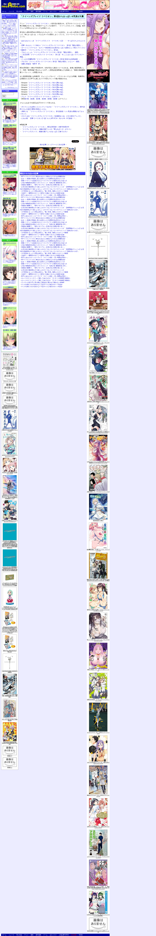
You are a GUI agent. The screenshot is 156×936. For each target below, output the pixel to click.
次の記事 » (62, 144)
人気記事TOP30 (64, 11)
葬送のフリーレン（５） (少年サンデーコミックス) (98, 795)
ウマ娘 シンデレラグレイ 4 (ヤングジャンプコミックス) (98, 232)
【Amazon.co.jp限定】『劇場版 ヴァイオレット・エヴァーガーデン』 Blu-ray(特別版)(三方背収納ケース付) (9, 496)
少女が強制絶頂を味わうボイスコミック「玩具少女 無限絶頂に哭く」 (44, 183)
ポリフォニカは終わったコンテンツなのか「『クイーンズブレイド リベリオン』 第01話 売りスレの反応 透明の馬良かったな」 (52, 107)
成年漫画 (38, 11)
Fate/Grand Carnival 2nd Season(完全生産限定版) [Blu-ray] (9, 743)
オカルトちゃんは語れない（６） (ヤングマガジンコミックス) (98, 343)
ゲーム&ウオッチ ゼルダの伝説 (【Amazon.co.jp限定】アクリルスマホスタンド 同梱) (9, 584)
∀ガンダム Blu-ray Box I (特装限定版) (9, 720)
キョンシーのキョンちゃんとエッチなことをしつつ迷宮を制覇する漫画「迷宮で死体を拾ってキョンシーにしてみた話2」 (9, 67)
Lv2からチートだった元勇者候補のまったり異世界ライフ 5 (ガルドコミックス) (98, 462)
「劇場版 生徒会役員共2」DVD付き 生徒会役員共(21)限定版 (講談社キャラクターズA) (9, 407)
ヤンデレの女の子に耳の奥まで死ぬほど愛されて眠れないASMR (42, 282)
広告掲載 (74, 11)
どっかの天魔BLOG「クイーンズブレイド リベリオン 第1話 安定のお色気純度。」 (51, 59)
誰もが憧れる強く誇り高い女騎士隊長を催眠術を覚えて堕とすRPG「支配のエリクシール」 (9, 43)
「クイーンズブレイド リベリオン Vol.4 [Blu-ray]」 (42, 89)
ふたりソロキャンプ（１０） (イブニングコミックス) (98, 857)
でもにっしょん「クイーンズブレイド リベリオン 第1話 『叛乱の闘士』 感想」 (50, 52)
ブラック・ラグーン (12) (9, 381)
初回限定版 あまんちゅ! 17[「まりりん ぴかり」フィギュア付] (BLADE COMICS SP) (10, 608)
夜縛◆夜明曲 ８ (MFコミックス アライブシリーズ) (98, 550)
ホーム (4, 11)
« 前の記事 (42, 144)
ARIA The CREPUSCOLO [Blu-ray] (10, 651)
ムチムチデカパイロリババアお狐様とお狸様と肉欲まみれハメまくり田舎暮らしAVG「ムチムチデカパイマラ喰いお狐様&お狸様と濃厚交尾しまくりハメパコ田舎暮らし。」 (9, 74)
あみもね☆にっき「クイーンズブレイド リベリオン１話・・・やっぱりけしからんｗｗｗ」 (52, 41)
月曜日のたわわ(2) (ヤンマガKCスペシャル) (98, 188)
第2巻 (32, 98)
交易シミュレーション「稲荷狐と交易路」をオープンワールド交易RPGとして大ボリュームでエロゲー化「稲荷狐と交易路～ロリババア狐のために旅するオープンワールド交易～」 (9, 30)
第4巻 (44, 98)
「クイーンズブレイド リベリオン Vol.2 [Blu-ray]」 (42, 85)
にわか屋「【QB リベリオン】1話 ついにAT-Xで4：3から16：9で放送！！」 (49, 118)
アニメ (26, 11)
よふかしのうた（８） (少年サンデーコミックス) (98, 733)
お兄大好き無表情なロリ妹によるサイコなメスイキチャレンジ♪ (42, 270)
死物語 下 (9, 756)
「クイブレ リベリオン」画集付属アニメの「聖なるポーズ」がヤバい (46, 129)
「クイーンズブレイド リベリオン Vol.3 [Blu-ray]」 (42, 87)
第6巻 (55, 98)
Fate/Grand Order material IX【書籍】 (9, 671)
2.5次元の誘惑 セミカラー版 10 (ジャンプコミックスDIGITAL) (98, 915)
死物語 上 (9, 767)
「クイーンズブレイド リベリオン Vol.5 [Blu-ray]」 (42, 91)
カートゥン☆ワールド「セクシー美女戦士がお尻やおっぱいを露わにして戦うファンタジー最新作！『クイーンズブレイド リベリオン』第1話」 (52, 48)
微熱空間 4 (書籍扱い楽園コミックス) (98, 159)
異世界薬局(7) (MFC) (98, 520)
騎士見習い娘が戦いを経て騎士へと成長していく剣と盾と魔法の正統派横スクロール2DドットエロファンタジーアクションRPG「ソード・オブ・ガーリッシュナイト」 (9, 49)
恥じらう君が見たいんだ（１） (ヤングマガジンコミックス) (98, 640)
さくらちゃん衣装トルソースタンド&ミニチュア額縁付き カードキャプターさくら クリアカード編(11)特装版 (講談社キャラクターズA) (98, 312)
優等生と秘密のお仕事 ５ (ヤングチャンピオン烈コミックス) (98, 610)
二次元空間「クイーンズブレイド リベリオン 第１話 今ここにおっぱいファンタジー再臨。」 (52, 55)
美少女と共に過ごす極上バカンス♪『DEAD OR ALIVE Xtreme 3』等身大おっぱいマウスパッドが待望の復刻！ (9, 38)
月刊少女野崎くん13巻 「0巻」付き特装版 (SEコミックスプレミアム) (9, 368)
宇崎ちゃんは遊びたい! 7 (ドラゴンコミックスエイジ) (10, 521)
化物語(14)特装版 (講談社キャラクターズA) (9, 393)
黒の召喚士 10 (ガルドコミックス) (98, 372)
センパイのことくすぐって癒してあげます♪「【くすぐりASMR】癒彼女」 (46, 278)
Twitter (81, 11)
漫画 (32, 11)
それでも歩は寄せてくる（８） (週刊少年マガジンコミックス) (98, 763)
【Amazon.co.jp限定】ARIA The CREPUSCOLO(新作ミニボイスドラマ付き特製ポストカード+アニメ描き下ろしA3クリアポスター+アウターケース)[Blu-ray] (9, 630)
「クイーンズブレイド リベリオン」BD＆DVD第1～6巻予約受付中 (45, 126)
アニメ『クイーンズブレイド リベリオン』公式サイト (40, 96)
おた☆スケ (53, 11)
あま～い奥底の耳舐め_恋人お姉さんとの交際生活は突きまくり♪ (43, 178)
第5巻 (50, 98)
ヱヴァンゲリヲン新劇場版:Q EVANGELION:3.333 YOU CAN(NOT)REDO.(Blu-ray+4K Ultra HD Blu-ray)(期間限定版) (9, 568)
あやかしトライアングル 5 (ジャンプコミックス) (9, 455)
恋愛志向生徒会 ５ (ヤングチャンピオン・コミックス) (98, 700)
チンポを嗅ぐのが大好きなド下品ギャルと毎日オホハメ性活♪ (41, 284)
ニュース (11, 11)
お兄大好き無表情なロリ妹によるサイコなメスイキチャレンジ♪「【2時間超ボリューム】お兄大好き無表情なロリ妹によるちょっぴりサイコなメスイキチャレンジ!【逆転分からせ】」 (52, 188)
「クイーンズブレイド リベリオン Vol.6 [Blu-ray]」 (42, 94)
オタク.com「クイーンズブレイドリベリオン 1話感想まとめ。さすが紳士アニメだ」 (51, 116)
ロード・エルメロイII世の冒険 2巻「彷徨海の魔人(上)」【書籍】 (9, 696)
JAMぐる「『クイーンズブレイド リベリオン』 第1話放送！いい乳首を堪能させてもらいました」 (52, 112)
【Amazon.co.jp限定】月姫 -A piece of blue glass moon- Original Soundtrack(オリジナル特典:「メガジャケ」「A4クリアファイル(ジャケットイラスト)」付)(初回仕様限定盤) (98, 111)
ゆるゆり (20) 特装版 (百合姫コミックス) (9, 473)
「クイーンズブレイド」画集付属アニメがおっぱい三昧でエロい (44, 131)
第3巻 (38, 98)
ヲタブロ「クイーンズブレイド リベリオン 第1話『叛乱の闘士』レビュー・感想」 (51, 61)
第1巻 (27, 98)
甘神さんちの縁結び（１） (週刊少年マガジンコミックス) (98, 827)
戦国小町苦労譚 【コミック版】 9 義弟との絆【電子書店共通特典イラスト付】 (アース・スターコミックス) (98, 888)
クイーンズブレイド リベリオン (37, 23)
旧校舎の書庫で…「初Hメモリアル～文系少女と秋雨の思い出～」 (43, 185)
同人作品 (19, 11)
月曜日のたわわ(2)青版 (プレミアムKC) (10, 430)
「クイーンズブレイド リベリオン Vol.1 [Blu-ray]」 (42, 82)
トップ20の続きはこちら (11, 87)
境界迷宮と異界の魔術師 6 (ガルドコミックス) (98, 402)
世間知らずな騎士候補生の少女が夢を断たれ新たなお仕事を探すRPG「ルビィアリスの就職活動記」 (9, 55)
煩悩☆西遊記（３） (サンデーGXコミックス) (98, 670)
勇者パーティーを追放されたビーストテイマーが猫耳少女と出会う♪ (44, 180)
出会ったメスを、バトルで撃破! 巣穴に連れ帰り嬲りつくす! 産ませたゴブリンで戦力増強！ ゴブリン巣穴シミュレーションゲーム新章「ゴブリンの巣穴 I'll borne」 (9, 23)
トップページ (52, 144)
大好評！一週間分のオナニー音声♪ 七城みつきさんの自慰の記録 (42, 193)
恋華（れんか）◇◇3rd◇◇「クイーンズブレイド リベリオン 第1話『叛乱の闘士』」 (52, 45)
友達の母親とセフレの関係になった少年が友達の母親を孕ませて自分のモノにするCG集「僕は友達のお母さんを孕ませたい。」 (9, 61)
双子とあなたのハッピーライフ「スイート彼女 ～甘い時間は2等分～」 (45, 195)
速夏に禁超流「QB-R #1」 (31, 63)
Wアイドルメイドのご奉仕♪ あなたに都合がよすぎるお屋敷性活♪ (43, 176)
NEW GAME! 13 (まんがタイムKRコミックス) (98, 931)
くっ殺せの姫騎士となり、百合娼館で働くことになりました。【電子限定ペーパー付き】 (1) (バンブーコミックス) (98, 143)
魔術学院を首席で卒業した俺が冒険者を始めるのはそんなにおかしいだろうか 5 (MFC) (98, 580)
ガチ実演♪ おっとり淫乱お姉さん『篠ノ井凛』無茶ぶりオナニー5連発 (44, 191)
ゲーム (45, 11)
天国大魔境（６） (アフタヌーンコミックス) (98, 491)
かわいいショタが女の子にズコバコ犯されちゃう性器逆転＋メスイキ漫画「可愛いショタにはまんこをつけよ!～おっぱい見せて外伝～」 (9, 82)
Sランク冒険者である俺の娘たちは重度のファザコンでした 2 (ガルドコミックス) (98, 432)
